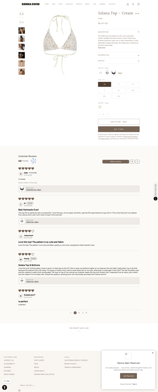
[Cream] (101, 73)
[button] (60, 4)
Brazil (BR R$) (26, 385)
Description (103, 32)
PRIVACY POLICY (70, 364)
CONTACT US (9, 360)
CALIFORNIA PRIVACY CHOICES (76, 360)
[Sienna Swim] (30, 4)
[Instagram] (19, 390)
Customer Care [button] (10, 357)
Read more (102, 47)
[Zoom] (60, 45)
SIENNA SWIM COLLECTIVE (44, 374)
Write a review (115, 162)
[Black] (107, 73)
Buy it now (118, 129)
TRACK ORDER (9, 374)
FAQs (36, 364)
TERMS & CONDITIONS (72, 367)
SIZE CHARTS (39, 360)
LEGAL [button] (66, 357)
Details (101, 61)
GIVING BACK (39, 371)
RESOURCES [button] (39, 357)
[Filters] (132, 161)
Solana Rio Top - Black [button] (33, 190)
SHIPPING (7, 367)
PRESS (36, 367)
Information (103, 55)
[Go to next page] (87, 312)
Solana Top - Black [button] (32, 222)
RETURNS (7, 371)
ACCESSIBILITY (9, 364)
